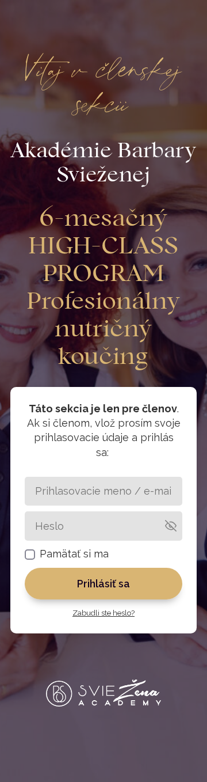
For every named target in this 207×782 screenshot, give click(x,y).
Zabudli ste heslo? (103, 613)
